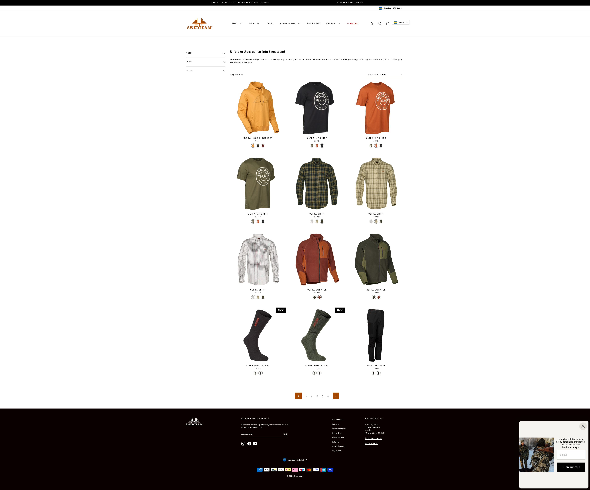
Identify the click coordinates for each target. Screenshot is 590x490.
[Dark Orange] (263, 145)
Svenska (402, 22)
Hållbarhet (336, 433)
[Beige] (317, 221)
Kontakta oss (337, 419)
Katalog (335, 442)
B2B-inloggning (339, 446)
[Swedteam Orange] (317, 145)
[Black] (322, 145)
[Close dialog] (583, 426)
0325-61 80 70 (371, 443)
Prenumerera (571, 467)
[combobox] (400, 22)
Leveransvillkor (339, 428)
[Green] (322, 221)
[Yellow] (253, 145)
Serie (189, 71)
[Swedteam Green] (258, 145)
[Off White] (312, 221)
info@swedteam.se (373, 438)
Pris (189, 53)
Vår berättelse (338, 437)
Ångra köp (336, 450)
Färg (189, 62)
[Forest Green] (312, 145)
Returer (335, 424)
